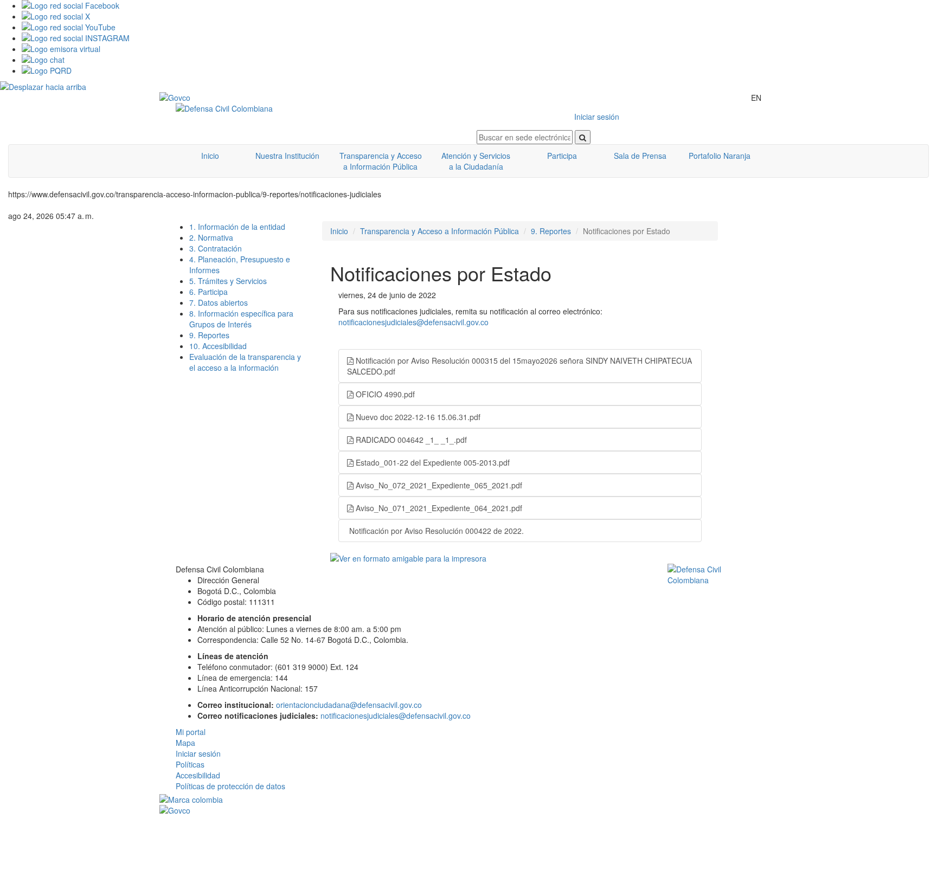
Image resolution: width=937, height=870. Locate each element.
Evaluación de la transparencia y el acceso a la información (245, 362)
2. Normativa (211, 237)
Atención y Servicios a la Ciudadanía (475, 161)
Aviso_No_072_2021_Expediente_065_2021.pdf (438, 485)
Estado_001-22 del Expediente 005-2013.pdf (432, 462)
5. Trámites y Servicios (228, 280)
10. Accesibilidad (218, 345)
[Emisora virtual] (479, 48)
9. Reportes (209, 335)
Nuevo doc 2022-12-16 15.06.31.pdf (417, 416)
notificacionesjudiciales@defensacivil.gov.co (413, 322)
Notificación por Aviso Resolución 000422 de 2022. (435, 530)
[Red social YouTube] (479, 27)
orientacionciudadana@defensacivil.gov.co (349, 704)
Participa (562, 155)
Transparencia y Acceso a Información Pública (380, 161)
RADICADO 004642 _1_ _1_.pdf (410, 439)
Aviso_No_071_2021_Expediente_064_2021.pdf (438, 507)
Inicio (210, 155)
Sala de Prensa (640, 155)
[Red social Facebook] (479, 5)
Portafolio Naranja (719, 155)
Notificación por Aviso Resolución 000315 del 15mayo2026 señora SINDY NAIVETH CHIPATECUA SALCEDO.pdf (519, 366)
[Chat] (479, 59)
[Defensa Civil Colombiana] (318, 108)
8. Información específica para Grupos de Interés (241, 319)
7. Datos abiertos (218, 302)
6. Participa (208, 291)
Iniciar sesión (596, 116)
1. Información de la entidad (237, 226)
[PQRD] (479, 70)
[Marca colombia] (468, 799)
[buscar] (583, 137)
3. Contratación (215, 248)
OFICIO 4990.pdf (384, 394)
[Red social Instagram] (479, 38)
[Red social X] (479, 16)
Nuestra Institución (287, 155)
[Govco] (210, 97)
